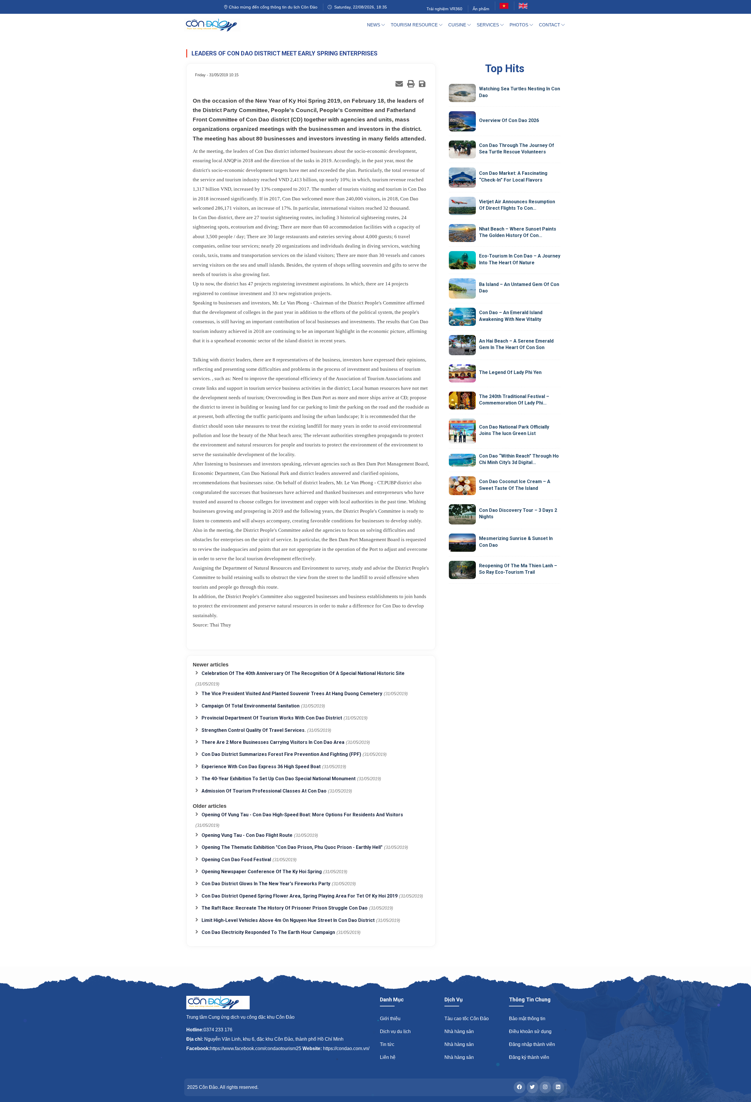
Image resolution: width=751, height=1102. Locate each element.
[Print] (411, 84)
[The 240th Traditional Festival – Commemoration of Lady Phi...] (462, 401)
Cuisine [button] (457, 24)
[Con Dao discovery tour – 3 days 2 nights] (462, 514)
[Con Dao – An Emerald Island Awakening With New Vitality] (462, 317)
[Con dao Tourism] (216, 25)
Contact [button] (550, 24)
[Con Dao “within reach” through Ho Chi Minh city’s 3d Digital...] (462, 460)
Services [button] (488, 24)
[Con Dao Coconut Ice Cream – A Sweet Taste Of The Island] (462, 485)
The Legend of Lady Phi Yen (510, 372)
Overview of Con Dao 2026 (509, 120)
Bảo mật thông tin (527, 1018)
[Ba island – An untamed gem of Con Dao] (462, 288)
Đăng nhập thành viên (532, 1044)
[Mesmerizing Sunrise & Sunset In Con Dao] (462, 543)
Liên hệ (387, 1057)
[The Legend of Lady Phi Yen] (462, 373)
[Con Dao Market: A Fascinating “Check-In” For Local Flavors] (462, 177)
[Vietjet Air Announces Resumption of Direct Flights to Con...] (462, 206)
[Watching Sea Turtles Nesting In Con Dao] (462, 93)
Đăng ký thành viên (529, 1057)
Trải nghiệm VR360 (444, 8)
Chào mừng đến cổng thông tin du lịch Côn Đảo (272, 7)
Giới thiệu (390, 1018)
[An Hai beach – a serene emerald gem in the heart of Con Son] (462, 345)
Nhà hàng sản (459, 1031)
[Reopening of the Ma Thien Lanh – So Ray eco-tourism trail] (462, 570)
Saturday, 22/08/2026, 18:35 (359, 7)
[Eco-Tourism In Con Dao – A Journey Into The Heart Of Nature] (462, 260)
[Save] (422, 84)
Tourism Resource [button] (415, 24)
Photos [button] (520, 24)
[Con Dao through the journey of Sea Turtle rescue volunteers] (462, 149)
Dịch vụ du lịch (395, 1031)
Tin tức (387, 1044)
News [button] (374, 24)
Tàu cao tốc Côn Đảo (466, 1018)
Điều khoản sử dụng (530, 1031)
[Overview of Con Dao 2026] (462, 121)
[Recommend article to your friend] (399, 84)
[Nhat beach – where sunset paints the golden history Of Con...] (462, 233)
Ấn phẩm (481, 8)
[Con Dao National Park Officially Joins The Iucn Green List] (462, 431)
